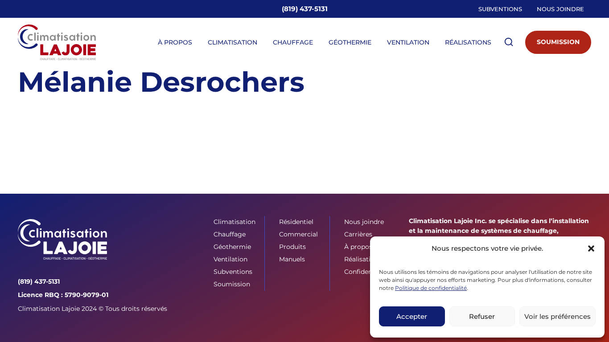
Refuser (482, 316)
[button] (591, 248)
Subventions (500, 8)
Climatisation (232, 42)
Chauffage (293, 42)
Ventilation (408, 42)
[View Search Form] (509, 42)
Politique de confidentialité (431, 288)
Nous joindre (560, 8)
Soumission (558, 42)
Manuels (292, 259)
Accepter (411, 316)
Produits (292, 247)
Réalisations (468, 42)
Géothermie (350, 42)
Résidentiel (296, 222)
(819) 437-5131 (305, 8)
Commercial (298, 234)
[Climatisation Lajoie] (62, 239)
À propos (175, 42)
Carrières (358, 234)
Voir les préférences (557, 316)
